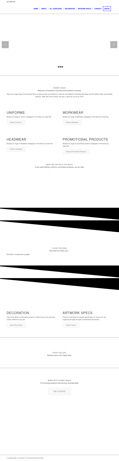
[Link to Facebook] (107, 458)
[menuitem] (36, 8)
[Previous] (5, 44)
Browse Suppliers (15, 30)
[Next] (113, 44)
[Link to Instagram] (110, 458)
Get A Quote (35, 30)
